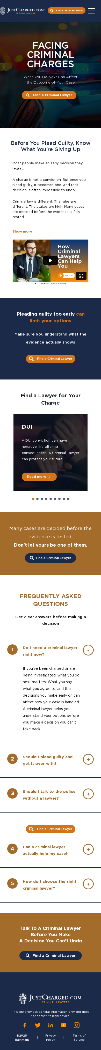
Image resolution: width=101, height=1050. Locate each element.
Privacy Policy (50, 1038)
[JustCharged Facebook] (24, 1025)
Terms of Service (79, 1038)
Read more (36, 477)
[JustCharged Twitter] (38, 1025)
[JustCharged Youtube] (64, 1025)
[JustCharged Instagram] (77, 1025)
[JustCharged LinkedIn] (51, 1025)
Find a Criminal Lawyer (69, 10)
